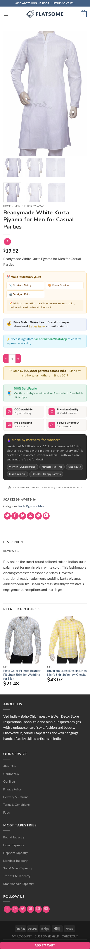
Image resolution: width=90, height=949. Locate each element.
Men (17, 206)
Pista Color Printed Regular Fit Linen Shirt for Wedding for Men (22, 674)
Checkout (70, 936)
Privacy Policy (12, 789)
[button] (6, 14)
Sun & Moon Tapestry (17, 868)
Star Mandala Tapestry (18, 884)
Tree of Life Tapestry (16, 876)
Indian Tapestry (13, 845)
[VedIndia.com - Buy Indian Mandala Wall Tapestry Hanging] (45, 14)
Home (7, 206)
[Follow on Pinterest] (30, 909)
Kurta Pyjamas (34, 206)
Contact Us (11, 774)
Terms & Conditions (16, 805)
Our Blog (9, 781)
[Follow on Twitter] (22, 909)
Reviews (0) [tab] (12, 550)
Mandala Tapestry (15, 861)
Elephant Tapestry (15, 853)
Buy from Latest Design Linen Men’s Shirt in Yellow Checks (67, 672)
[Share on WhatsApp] (7, 516)
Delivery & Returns (15, 797)
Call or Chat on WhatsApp (50, 339)
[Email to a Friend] (30, 516)
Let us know (37, 326)
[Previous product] (7, 241)
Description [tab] (13, 542)
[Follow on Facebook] (7, 909)
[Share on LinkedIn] (46, 516)
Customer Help (47, 936)
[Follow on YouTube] (46, 909)
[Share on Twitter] (22, 516)
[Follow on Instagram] (15, 909)
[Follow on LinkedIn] (38, 909)
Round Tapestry (13, 837)
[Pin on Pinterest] (38, 516)
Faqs (6, 812)
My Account (22, 936)
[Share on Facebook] (15, 516)
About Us (9, 766)
